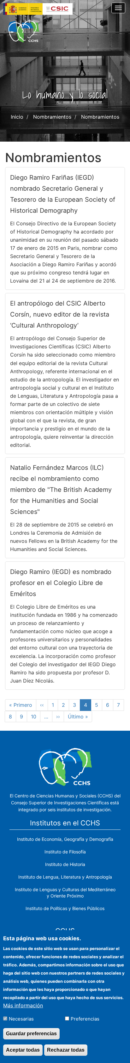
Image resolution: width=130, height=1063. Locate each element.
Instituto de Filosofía (65, 851)
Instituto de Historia (65, 864)
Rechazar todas (66, 1050)
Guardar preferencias (31, 1033)
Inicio (17, 117)
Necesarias (21, 1019)
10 (35, 716)
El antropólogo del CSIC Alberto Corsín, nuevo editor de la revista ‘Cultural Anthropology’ (59, 314)
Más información (23, 1005)
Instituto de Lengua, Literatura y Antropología (65, 877)
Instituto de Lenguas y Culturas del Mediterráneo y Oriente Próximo (65, 892)
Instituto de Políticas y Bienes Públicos (65, 908)
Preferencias (85, 1019)
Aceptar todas (23, 1050)
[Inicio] (23, 31)
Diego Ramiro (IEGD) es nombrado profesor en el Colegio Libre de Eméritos (60, 583)
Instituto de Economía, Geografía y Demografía (65, 839)
